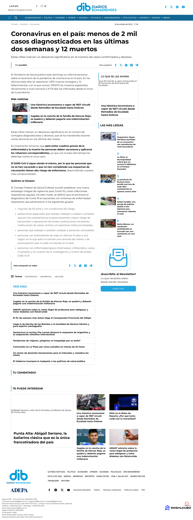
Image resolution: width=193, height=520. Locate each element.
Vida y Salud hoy (119, 476)
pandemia (46, 276)
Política (48, 18)
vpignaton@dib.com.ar (36, 501)
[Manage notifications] (187, 504)
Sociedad (83, 18)
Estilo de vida (129, 18)
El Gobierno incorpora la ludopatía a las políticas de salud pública (49, 361)
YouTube (68, 490)
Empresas (78, 476)
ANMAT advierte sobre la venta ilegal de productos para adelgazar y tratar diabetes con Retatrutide (50, 310)
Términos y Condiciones (112, 490)
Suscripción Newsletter (82, 490)
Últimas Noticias (33, 18)
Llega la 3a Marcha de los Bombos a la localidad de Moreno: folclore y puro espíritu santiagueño (51, 325)
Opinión (72, 18)
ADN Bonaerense (112, 18)
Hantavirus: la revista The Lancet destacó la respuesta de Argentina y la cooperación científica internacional (51, 333)
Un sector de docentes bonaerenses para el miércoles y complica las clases (51, 354)
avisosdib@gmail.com (54, 501)
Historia (156, 18)
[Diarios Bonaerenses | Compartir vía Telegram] (136, 65)
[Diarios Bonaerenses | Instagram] (177, 7)
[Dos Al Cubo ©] (178, 510)
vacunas (59, 276)
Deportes (144, 18)
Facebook (49, 490)
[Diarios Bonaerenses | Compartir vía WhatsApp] (126, 65)
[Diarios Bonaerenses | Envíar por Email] (131, 65)
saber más (118, 288)
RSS (143, 490)
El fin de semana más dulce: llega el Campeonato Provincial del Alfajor (52, 318)
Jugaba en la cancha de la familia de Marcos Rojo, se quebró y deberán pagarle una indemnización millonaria (52, 302)
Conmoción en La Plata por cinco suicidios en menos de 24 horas (49, 347)
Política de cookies (131, 490)
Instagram (55, 490)
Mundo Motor (137, 476)
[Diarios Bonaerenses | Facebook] (165, 7)
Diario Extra (102, 476)
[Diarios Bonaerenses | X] (171, 7)
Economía (60, 18)
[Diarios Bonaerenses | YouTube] (183, 7)
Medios (166, 18)
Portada (14, 24)
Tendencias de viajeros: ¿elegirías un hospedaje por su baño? (46, 340)
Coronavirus (31, 276)
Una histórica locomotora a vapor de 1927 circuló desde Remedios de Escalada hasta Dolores (51, 294)
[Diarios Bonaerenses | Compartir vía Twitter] (120, 65)
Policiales (96, 18)
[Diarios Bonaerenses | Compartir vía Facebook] (115, 65)
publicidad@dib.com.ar (18, 501)
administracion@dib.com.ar (17, 508)
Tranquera (53, 481)
